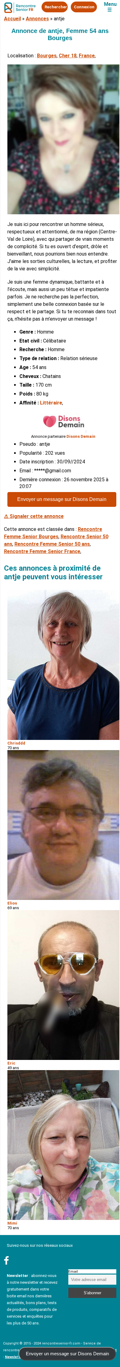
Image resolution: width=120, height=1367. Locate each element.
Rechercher (56, 7)
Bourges (47, 56)
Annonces (37, 19)
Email (73, 1271)
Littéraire (51, 403)
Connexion (84, 7)
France (87, 56)
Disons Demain (80, 436)
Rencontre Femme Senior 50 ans (52, 544)
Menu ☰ (110, 7)
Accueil (12, 19)
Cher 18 (68, 56)
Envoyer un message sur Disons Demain (61, 499)
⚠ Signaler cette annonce (34, 516)
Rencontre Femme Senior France (42, 551)
